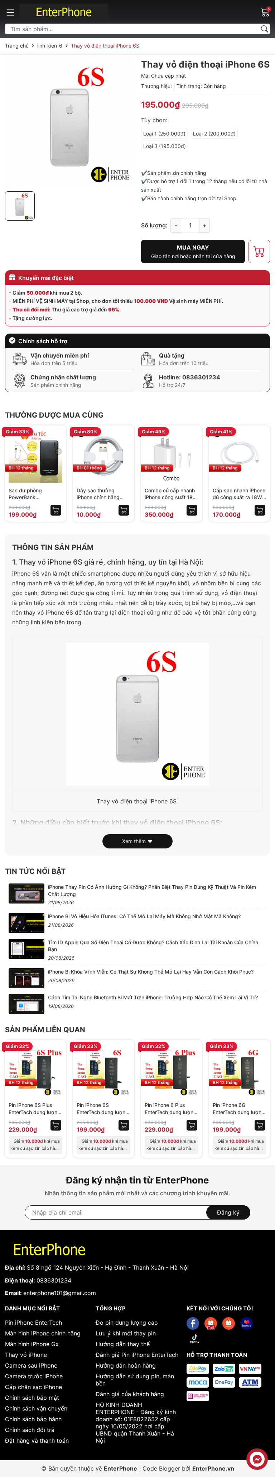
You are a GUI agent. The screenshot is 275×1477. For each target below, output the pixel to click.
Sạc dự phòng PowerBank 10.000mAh (25, 497)
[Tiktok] (194, 1339)
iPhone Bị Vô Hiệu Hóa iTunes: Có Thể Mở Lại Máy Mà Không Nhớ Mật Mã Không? (144, 916)
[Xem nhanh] (55, 448)
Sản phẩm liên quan (45, 1029)
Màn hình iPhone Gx (32, 1344)
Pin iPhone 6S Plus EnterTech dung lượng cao (35, 1112)
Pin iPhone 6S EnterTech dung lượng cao (103, 1112)
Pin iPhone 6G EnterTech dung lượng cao (239, 1112)
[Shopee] (210, 1323)
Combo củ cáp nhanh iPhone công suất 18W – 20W (171, 497)
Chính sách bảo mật (32, 1397)
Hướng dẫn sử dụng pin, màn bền (135, 1380)
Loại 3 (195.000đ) (164, 146)
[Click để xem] (69, 123)
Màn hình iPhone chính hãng (43, 1333)
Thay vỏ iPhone (26, 1354)
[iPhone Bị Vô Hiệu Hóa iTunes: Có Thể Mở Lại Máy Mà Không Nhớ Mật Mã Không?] (26, 923)
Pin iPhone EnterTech (33, 1322)
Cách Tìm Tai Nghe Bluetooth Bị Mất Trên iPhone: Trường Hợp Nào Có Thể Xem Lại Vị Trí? (153, 997)
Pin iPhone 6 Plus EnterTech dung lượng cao (171, 1112)
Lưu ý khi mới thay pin (126, 1333)
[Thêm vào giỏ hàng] (55, 510)
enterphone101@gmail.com (59, 1292)
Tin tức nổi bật (35, 871)
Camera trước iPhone (34, 1376)
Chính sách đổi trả (29, 1429)
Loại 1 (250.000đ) (164, 134)
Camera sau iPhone (31, 1365)
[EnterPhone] (63, 12)
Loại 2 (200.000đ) (214, 134)
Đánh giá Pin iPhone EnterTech (137, 1354)
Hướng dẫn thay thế (123, 1344)
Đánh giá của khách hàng (130, 1394)
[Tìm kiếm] (264, 29)
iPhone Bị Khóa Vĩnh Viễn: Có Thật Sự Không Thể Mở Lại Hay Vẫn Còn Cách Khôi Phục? (151, 972)
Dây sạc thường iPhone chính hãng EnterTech (98, 497)
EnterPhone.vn (213, 1468)
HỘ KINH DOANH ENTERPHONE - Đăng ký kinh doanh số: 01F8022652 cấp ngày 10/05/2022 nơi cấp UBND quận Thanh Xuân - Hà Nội (136, 1422)
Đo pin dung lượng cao (127, 1322)
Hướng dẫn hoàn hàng (126, 1365)
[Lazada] (246, 1323)
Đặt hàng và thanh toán (37, 1440)
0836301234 (201, 377)
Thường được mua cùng (54, 415)
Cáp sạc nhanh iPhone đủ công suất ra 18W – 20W (239, 497)
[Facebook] (193, 1323)
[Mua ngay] (55, 463)
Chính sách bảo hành (33, 1419)
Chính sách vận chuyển (36, 1408)
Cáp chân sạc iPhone (33, 1386)
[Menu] (10, 11)
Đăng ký (228, 1212)
